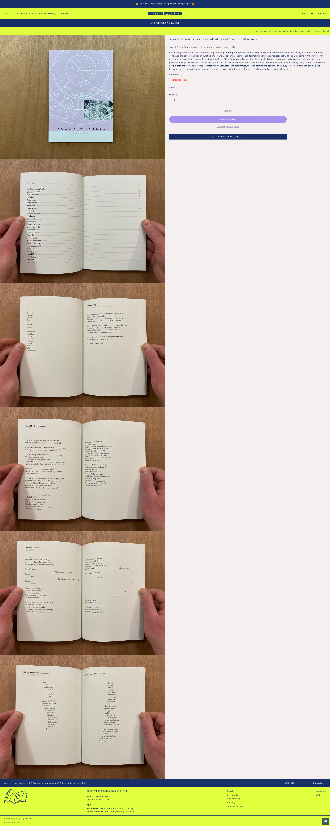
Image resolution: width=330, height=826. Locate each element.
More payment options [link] (228, 126)
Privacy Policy (233, 798)
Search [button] (312, 13)
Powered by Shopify (12, 822)
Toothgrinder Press (178, 80)
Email (318, 795)
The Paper (64, 13)
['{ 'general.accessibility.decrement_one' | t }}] (170, 100)
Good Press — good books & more (24, 819)
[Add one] (179, 100)
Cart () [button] (322, 13)
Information (233, 795)
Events (32, 13)
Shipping (231, 802)
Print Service (20, 13)
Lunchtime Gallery (47, 13)
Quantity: (174, 94)
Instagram (321, 791)
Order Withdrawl (235, 806)
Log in (304, 13)
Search (230, 791)
